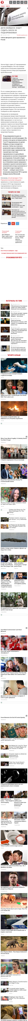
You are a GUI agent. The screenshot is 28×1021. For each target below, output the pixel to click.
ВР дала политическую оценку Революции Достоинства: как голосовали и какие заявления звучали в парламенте (19, 340)
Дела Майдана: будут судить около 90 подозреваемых (7, 236)
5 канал (25, 24)
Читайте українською (22, 34)
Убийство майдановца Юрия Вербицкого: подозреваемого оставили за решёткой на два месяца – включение (18, 82)
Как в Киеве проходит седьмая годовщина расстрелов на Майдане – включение (19, 315)
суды (16, 250)
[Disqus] (14, 280)
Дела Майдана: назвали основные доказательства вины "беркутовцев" (19, 196)
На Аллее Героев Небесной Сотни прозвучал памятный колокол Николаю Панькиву (18, 349)
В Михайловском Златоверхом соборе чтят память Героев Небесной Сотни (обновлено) (19, 307)
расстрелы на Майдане (7, 250)
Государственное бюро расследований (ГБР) (14, 253)
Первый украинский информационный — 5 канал (2, 2)
